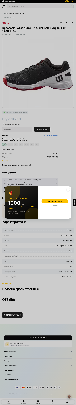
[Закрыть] (68, 189)
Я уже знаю (54, 205)
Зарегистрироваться (55, 201)
